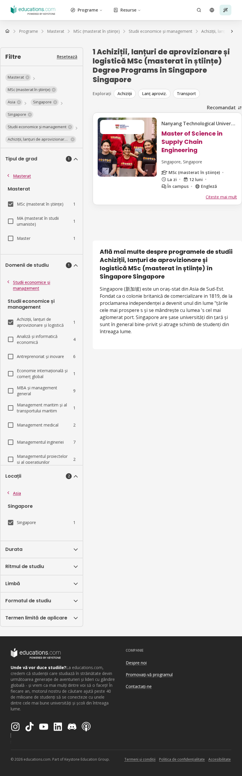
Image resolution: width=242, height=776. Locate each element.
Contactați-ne (139, 686)
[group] (178, 93)
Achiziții (124, 93)
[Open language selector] (212, 10)
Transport (186, 93)
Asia (17, 493)
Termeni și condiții (140, 759)
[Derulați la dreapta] (232, 31)
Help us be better (210, 758)
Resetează (67, 56)
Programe (88, 10)
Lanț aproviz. (154, 93)
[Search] (199, 10)
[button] (18, 77)
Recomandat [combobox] (221, 107)
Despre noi (136, 663)
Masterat (22, 176)
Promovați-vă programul (149, 674)
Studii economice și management (31, 285)
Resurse (128, 10)
